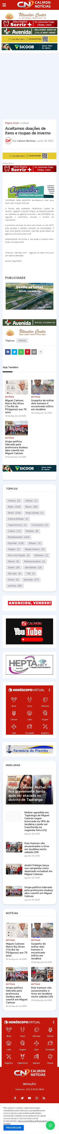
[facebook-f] (15, 1098)
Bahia (14, 506)
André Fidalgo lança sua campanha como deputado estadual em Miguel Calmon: (38, 870)
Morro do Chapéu (18, 555)
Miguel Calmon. (34, 549)
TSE (30, 573)
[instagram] (36, 1098)
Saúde (14, 567)
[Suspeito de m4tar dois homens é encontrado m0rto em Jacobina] (42, 387)
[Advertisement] (29, 85)
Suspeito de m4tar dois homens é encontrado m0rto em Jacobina (42, 405)
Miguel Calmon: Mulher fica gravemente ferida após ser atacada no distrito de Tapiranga (27, 793)
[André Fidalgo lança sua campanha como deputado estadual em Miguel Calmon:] (14, 869)
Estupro (35, 543)
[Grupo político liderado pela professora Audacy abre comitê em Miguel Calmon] (16, 428)
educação (31, 579)
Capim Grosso (17, 525)
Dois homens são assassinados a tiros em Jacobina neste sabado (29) (36, 848)
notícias (25, 123)
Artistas (31, 500)
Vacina (13, 579)
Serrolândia (33, 567)
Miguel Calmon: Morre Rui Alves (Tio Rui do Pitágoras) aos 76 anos (15, 406)
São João (14, 573)
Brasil (14, 512)
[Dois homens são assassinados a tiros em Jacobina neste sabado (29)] (14, 847)
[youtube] (29, 1098)
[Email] (34, 352)
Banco (31, 506)
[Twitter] (14, 352)
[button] (4, 5)
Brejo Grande (34, 512)
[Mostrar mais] (40, 352)
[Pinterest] (27, 352)
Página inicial (12, 123)
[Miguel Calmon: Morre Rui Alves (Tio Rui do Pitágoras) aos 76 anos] (16, 387)
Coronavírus (40, 525)
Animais (14, 500)
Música (13, 561)
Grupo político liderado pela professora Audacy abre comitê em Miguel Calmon (16, 447)
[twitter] (22, 1098)
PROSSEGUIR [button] (13, 1127)
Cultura (14, 531)
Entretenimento (18, 537)
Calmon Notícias (18, 519)
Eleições (32, 531)
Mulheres (41, 555)
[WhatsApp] (21, 352)
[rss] (44, 1098)
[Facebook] (8, 352)
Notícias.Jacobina (34, 561)
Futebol (14, 549)
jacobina (15, 585)
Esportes (16, 543)
